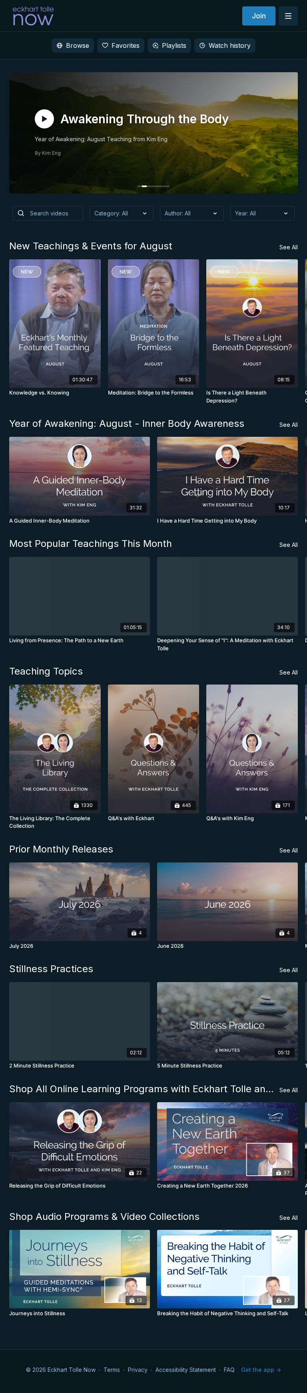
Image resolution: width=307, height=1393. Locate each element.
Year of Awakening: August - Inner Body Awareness (126, 423)
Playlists (174, 45)
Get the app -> (261, 1369)
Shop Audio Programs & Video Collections (104, 1216)
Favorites (126, 45)
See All (288, 247)
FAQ (229, 1369)
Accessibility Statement (185, 1369)
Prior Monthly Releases (61, 849)
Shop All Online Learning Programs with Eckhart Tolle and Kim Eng (144, 1089)
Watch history (230, 45)
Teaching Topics (46, 671)
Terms (112, 1369)
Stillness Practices (51, 969)
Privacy (138, 1369)
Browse (77, 45)
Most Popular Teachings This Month (90, 543)
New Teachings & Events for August (90, 246)
